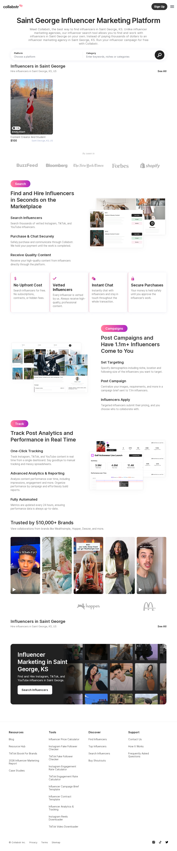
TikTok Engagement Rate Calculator (63, 778)
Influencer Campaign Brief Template (64, 788)
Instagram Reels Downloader (58, 818)
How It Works (136, 746)
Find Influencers (97, 739)
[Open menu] (172, 6)
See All (162, 71)
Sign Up (159, 6)
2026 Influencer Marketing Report (24, 762)
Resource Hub (17, 746)
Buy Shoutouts (97, 760)
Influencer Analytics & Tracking (61, 808)
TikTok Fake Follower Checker (61, 758)
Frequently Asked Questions (138, 755)
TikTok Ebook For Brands (23, 753)
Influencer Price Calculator (64, 739)
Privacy (33, 842)
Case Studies (17, 770)
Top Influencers (97, 746)
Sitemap (56, 842)
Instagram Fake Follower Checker (63, 748)
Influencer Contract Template (60, 798)
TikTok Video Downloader (63, 826)
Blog (11, 739)
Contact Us (135, 739)
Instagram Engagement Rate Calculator (62, 768)
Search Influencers (99, 753)
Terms (44, 842)
